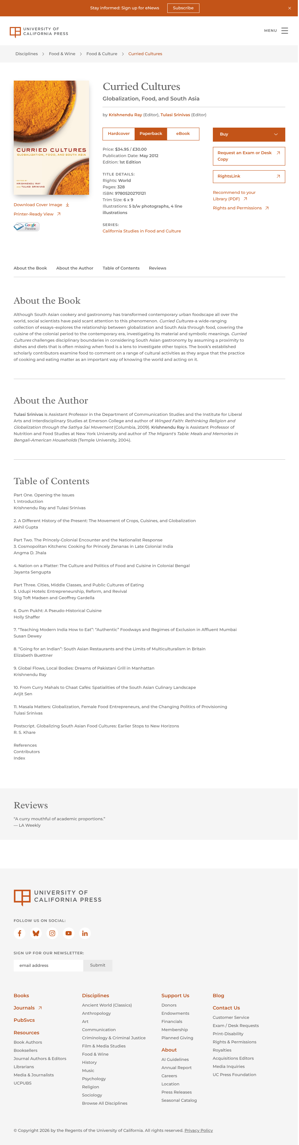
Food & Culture (101, 53)
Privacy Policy (199, 1130)
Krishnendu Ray (125, 114)
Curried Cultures (145, 53)
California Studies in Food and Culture (141, 231)
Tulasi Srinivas (175, 114)
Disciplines (26, 53)
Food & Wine (62, 53)
